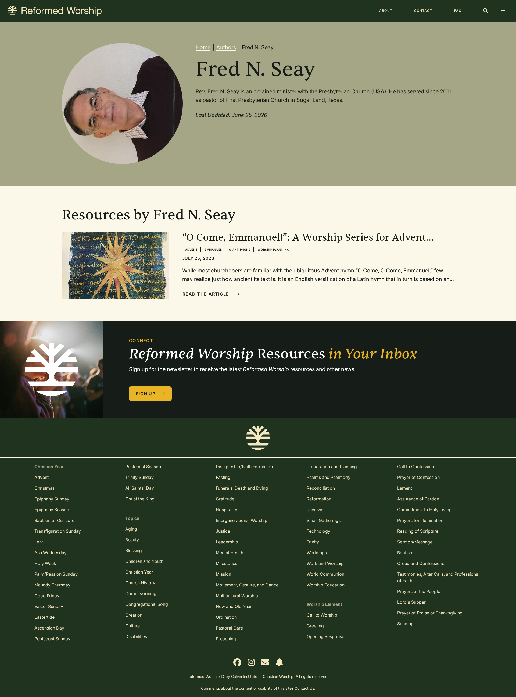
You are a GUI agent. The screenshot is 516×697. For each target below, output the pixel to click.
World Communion (325, 574)
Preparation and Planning (332, 466)
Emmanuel (213, 249)
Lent (38, 542)
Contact (423, 11)
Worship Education (326, 585)
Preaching (226, 638)
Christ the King (140, 499)
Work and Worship (325, 563)
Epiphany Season (51, 509)
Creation (133, 615)
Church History (140, 582)
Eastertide (44, 617)
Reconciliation (321, 488)
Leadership (227, 542)
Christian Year (139, 572)
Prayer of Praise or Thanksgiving (430, 613)
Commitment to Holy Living (424, 509)
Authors (226, 47)
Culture (132, 625)
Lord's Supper (411, 602)
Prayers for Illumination (420, 520)
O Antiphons (240, 249)
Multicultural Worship (237, 595)
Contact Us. (305, 688)
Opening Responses (326, 636)
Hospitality (226, 509)
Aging (131, 529)
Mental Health (229, 552)
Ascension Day (49, 628)
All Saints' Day (139, 488)
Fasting (223, 477)
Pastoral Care (229, 628)
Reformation (319, 499)
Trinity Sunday (139, 477)
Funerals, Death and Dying (242, 488)
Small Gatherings (324, 520)
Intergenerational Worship (241, 520)
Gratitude (225, 499)
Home (203, 47)
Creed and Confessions (420, 563)
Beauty (132, 539)
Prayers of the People (418, 591)
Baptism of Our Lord (54, 520)
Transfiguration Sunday (57, 531)
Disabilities (136, 636)
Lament (404, 488)
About (385, 11)
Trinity (313, 542)
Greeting (315, 625)
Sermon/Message (414, 542)
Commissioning (140, 593)
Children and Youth (144, 561)
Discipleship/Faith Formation (244, 466)
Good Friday (46, 595)
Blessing (133, 550)
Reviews (315, 509)
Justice (223, 531)
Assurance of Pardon (418, 499)
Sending (405, 623)
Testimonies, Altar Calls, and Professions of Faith (437, 577)
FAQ (457, 11)
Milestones (226, 563)
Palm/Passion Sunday (56, 574)
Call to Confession (415, 466)
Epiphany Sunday (51, 499)
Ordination (226, 617)
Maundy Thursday (52, 585)
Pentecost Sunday (52, 638)
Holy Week (45, 563)
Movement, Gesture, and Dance (247, 585)
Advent (191, 249)
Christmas (44, 488)
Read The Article (206, 294)
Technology (318, 531)
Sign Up (146, 393)
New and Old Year (234, 606)
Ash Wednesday (50, 552)
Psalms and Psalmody (328, 477)
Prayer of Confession (418, 477)
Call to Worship (322, 615)
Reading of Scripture (417, 531)
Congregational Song (146, 604)
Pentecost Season (143, 466)
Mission (223, 574)
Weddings (317, 552)
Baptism (405, 552)
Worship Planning (273, 249)
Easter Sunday (48, 606)
